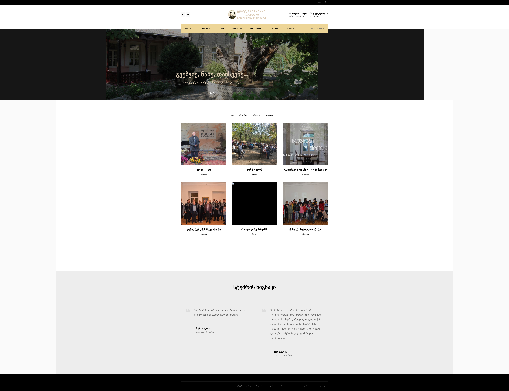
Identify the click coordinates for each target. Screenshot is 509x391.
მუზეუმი (188, 28)
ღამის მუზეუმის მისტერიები (204, 229)
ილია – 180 (203, 169)
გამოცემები (237, 28)
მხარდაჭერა (255, 28)
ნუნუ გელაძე (203, 328)
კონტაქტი (291, 28)
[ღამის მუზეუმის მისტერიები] (203, 203)
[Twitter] (188, 14)
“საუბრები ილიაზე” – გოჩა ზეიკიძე (305, 169)
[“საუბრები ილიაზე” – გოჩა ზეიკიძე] (305, 144)
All (232, 115)
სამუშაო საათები (299, 14)
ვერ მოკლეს (254, 169)
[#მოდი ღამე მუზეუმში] (254, 203)
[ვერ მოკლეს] (254, 144)
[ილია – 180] (203, 144)
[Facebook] (183, 14)
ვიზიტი (205, 28)
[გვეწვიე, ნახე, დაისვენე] (212, 64)
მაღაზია (275, 28)
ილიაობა (269, 115)
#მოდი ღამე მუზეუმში (254, 229)
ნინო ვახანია (279, 351)
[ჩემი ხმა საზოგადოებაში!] (305, 203)
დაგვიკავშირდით (320, 14)
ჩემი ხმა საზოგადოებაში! (305, 229)
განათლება (257, 115)
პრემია (221, 28)
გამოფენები (243, 115)
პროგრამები (316, 28)
